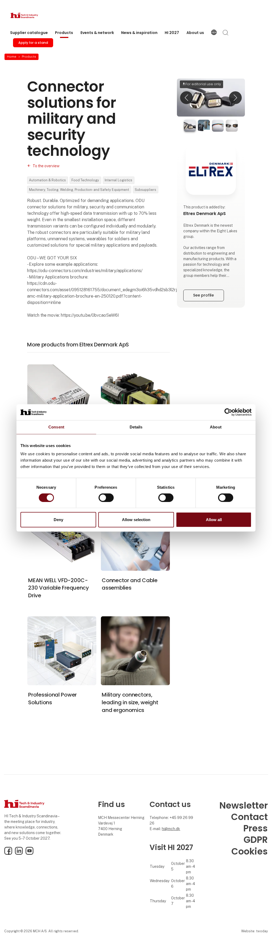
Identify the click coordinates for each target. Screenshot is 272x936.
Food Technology (85, 180)
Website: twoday (254, 931)
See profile (203, 295)
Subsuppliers (145, 190)
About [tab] (216, 427)
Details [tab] (136, 427)
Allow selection (136, 519)
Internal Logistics (118, 180)
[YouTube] (29, 853)
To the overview (46, 166)
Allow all (214, 519)
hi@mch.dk (171, 829)
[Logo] (32, 15)
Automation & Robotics (47, 180)
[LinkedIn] (19, 853)
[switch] (106, 497)
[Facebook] (8, 853)
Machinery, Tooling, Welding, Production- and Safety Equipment (79, 190)
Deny (58, 519)
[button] (186, 98)
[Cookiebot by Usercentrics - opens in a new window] (228, 412)
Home (11, 56)
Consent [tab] (56, 427)
